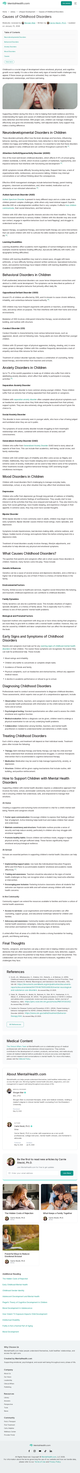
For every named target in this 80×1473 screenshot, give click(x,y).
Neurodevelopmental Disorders (15, 37)
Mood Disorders (9, 51)
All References (15, 1024)
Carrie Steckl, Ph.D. (58, 23)
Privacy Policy (55, 1462)
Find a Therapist (10, 1421)
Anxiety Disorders (10, 47)
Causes (6, 56)
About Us (7, 1373)
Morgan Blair (30, 23)
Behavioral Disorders (11, 42)
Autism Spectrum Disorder (13, 199)
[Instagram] (34, 1451)
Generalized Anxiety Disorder (36, 446)
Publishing (7, 1387)
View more (9, 62)
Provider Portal (9, 1435)
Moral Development (10, 1332)
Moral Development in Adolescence (17, 1308)
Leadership (8, 1380)
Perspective (8, 1404)
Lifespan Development (27, 12)
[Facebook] (29, 1451)
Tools (6, 1408)
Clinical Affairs (9, 1384)
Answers (7, 1401)
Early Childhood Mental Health (15, 1285)
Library (12, 12)
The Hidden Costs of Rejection (15, 1279)
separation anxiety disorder (25, 399)
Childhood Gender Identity (13, 1291)
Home (4, 12)
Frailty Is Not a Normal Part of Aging (17, 1326)
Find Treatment (9, 1425)
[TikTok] (45, 1451)
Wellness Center (10, 1432)
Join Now (67, 1173)
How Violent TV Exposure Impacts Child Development (24, 1314)
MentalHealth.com (49, 1457)
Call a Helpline (9, 1428)
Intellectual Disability (11, 1320)
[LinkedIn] (51, 1451)
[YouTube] (40, 1451)
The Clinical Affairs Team (16, 1046)
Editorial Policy (24, 1059)
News (6, 1411)
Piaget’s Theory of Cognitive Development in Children (24, 1302)
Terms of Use (40, 1462)
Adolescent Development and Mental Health (20, 1296)
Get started (66, 3)
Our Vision (7, 1377)
